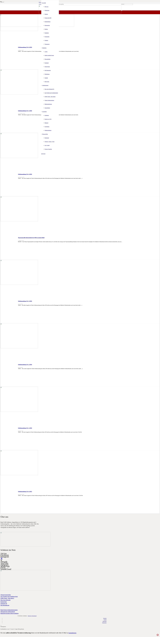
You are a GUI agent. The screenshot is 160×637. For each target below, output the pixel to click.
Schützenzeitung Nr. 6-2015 (25, 491)
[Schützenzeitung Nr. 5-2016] (19, 94)
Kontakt (105, 619)
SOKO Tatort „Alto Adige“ (7, 598)
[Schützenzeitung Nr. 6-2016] (19, 30)
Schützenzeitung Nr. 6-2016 (25, 47)
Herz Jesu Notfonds (5, 600)
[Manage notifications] (158, 635)
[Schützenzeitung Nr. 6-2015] (19, 474)
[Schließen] (1, 625)
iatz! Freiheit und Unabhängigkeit (9, 596)
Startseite (104, 618)
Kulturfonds (3, 601)
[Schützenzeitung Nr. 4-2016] (19, 157)
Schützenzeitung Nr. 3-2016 (25, 301)
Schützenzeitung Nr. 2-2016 (25, 364)
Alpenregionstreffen (5, 594)
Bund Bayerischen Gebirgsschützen (9, 613)
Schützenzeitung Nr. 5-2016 (25, 110)
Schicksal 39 (3, 603)
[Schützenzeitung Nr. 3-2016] (19, 284)
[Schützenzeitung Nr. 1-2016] (19, 411)
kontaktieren (72, 633)
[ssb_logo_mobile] (37, 26)
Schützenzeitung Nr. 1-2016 (25, 428)
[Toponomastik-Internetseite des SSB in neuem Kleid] (19, 220)
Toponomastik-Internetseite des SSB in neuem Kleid (31, 237)
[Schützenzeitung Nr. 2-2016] (19, 347)
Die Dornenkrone (4, 605)
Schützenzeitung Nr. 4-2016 (25, 174)
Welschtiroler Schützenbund (7, 611)
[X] (59, 12)
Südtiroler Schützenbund (32, 615)
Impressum (104, 621)
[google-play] (25, 546)
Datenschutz (104, 622)
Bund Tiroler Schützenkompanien (9, 610)
